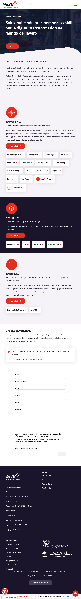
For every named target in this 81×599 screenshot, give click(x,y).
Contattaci (9, 569)
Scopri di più (14, 146)
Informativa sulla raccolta (21, 596)
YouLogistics (46, 480)
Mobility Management (13, 552)
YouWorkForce (47, 484)
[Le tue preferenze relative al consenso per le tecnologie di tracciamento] (9, 597)
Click (11, 46)
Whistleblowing (34, 571)
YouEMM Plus (46, 476)
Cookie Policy (47, 576)
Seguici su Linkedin (39, 582)
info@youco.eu (11, 511)
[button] (5, 591)
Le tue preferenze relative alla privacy (49, 596)
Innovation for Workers (13, 544)
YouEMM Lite (46, 488)
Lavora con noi (17, 571)
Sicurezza (9, 557)
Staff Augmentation (12, 565)
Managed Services (12, 561)
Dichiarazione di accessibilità (56, 571)
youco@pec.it (10, 515)
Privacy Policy (31, 576)
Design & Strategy (12, 548)
